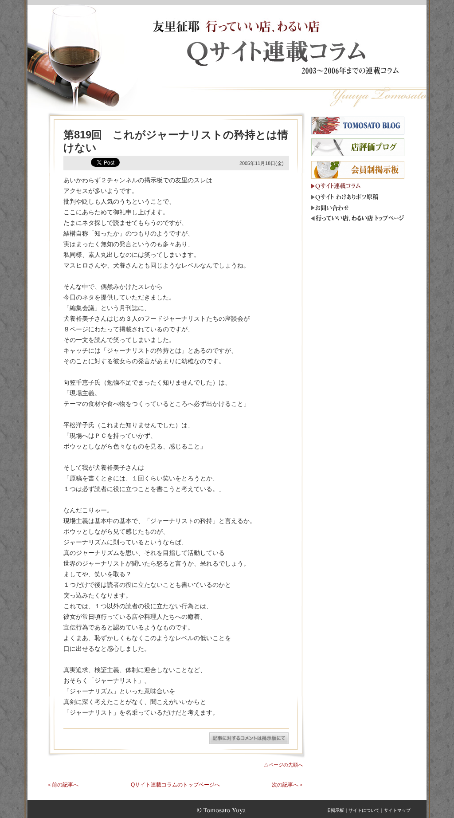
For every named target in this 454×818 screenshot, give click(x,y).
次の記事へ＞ (288, 785)
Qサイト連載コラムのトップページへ (175, 785)
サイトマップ (397, 810)
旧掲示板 (335, 810)
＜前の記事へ (62, 785)
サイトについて (364, 810)
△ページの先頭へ (283, 764)
